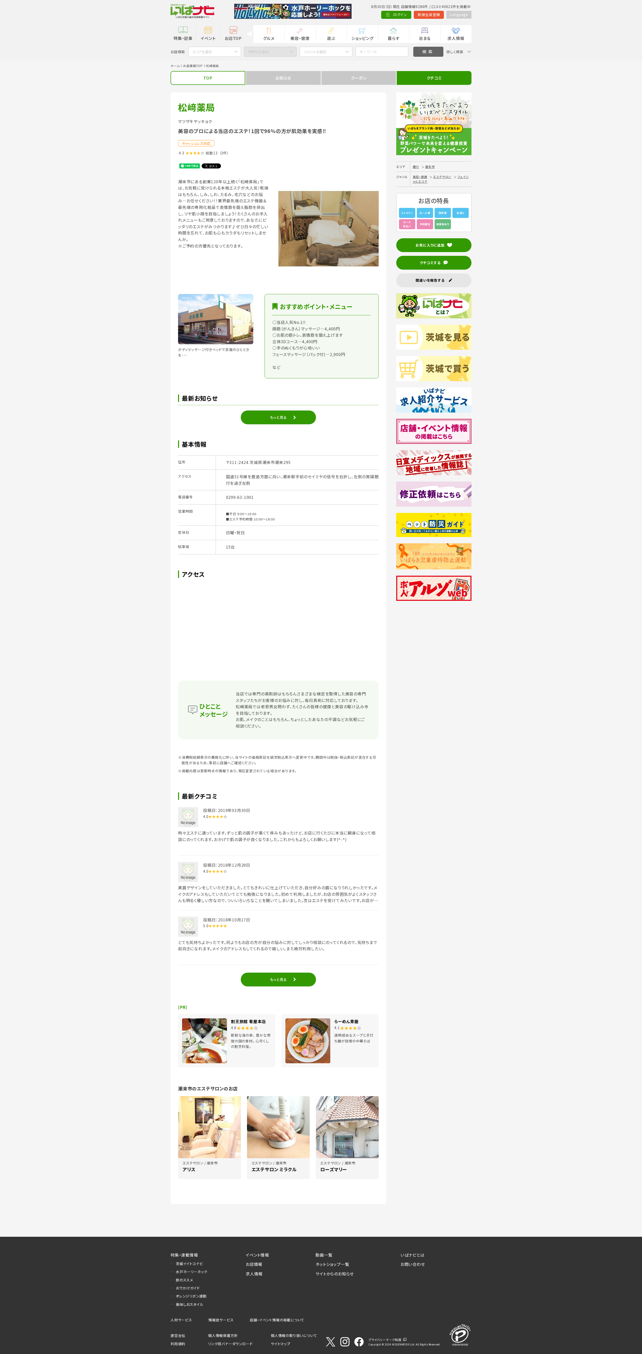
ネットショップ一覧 (332, 1264)
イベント (208, 38)
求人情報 (455, 38)
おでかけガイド (188, 1287)
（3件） (224, 152)
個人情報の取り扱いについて (294, 1335)
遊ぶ (331, 38)
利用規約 (178, 1343)
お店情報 (254, 1264)
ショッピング (362, 38)
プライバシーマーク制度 (385, 1339)
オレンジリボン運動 (191, 1296)
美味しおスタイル (189, 1304)
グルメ (268, 38)
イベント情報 (257, 1255)
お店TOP (233, 38)
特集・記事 (183, 38)
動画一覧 (323, 1255)
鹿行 (416, 166)
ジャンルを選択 (315, 51)
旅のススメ (184, 1279)
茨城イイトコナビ (189, 1263)
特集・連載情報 (184, 1255)
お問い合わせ (412, 1264)
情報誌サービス (221, 1319)
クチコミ (434, 78)
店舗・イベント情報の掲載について (277, 1319)
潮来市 (430, 166)
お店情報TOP (193, 66)
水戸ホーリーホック (191, 1271)
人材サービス (181, 1319)
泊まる (425, 38)
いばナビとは (412, 1255)
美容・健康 (299, 38)
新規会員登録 (429, 14)
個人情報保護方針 (223, 1335)
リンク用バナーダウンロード (230, 1343)
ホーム (175, 66)
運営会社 (178, 1335)
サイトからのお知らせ (334, 1274)
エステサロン (442, 176)
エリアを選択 (202, 51)
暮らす (393, 38)
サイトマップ (280, 1343)
